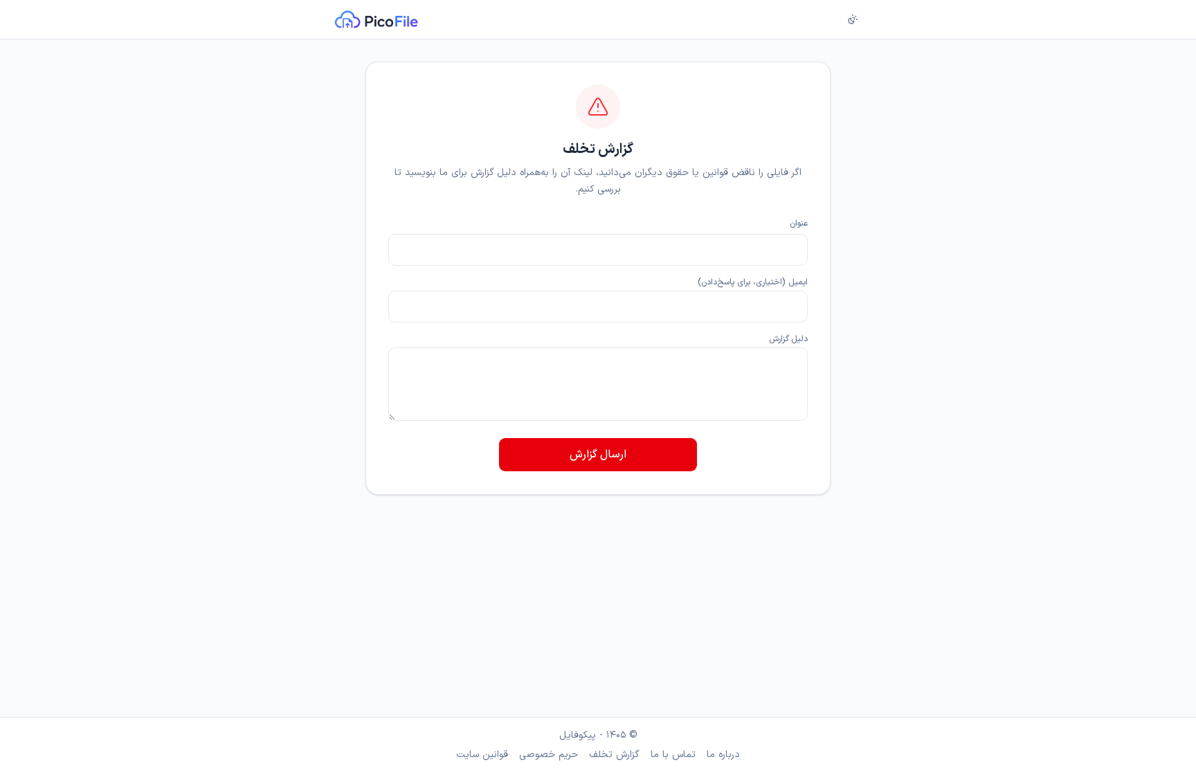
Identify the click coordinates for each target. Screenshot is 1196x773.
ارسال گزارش (598, 454)
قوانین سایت (482, 755)
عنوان (799, 223)
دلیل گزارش (788, 339)
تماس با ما (673, 755)
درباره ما (723, 755)
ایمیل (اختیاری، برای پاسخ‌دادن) (753, 282)
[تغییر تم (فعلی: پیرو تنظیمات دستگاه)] (853, 19)
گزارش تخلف (614, 755)
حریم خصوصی (548, 755)
